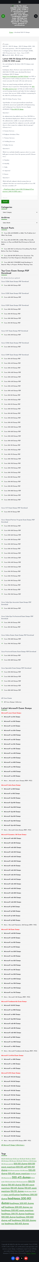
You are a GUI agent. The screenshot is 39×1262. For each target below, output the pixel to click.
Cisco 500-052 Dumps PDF (12, 672)
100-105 (3, 1158)
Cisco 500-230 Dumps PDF (12, 530)
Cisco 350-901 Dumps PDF (12, 323)
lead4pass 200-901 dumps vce (19, 1207)
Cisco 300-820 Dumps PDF (12, 490)
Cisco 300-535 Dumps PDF (12, 409)
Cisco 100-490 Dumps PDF (12, 335)
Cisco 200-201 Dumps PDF (12, 608)
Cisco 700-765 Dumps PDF (12, 643)
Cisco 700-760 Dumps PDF (12, 594)
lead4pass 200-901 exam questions (17, 1210)
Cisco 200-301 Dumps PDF (12, 347)
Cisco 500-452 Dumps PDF (12, 553)
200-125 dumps (5, 1161)
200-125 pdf (19, 1161)
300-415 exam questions (22, 1181)
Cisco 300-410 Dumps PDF (12, 363)
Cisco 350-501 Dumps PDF (12, 395)
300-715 (5, 46)
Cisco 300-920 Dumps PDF (12, 318)
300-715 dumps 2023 (25, 46)
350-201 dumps (14, 1185)
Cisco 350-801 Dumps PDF (12, 477)
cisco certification (12, 1195)
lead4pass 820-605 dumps (17, 1224)
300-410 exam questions (19, 1174)
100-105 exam (16, 1158)
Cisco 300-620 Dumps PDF (12, 427)
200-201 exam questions (7, 1163)
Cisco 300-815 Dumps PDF (12, 486)
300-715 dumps (13, 46)
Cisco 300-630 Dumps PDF (12, 436)
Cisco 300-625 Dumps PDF (12, 431)
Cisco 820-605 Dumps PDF (12, 690)
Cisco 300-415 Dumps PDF (12, 368)
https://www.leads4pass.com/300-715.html (15, 76)
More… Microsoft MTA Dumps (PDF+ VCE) (17, 1140)
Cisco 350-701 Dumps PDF (12, 445)
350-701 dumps (17, 1191)
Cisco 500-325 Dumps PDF (12, 544)
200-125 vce (26, 1161)
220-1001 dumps (24, 1170)
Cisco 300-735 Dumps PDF (12, 472)
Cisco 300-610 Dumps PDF (12, 418)
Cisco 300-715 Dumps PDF (12, 454)
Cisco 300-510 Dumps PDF (12, 399)
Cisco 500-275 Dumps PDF (12, 655)
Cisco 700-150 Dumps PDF (12, 585)
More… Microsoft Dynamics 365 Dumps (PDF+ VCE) (20, 925)
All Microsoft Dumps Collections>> (13, 1145)
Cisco (18, 53)
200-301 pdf (21, 1167)
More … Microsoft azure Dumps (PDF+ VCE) (18, 780)
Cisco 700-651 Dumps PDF (12, 589)
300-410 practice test (6, 1177)
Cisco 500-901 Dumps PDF (12, 580)
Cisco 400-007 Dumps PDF (12, 297)
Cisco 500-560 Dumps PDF (12, 567)
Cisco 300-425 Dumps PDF (12, 377)
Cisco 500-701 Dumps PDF (12, 571)
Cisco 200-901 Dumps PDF (12, 285)
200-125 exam (12, 1161)
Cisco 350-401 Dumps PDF (12, 358)
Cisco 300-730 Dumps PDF (12, 468)
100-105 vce (28, 1158)
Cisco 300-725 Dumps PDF (12, 463)
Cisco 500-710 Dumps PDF (12, 576)
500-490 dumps (28, 1191)
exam (6, 44)
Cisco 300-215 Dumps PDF (12, 622)
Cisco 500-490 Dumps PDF (12, 562)
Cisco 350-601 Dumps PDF (12, 413)
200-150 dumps (33, 1161)
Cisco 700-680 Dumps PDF (12, 639)
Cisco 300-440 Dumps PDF (12, 390)
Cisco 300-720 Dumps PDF (12, 459)
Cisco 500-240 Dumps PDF (12, 535)
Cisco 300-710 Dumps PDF (12, 450)
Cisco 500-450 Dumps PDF (12, 685)
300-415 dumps (21, 1177)
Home (11, 32)
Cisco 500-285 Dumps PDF (12, 660)
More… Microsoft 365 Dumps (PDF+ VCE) (17, 997)
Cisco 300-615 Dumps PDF (12, 422)
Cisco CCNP (25, 53)
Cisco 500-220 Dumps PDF (12, 676)
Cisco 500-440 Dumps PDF (12, 681)
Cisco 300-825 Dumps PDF (12, 495)
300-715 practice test (9, 53)
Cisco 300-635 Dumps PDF (12, 440)
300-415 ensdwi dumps (10, 1181)
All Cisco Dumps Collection (12, 702)
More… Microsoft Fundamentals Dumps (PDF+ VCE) (20, 1051)
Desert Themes (31, 1253)
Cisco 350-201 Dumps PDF (12, 627)
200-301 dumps (21, 1164)
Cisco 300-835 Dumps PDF (12, 500)
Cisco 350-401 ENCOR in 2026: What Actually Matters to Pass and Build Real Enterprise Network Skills (18, 242)
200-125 (34, 1158)
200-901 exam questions (14, 1170)
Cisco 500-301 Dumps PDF (12, 539)
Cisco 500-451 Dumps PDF (12, 548)
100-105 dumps (8, 1158)
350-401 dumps (17, 1188)
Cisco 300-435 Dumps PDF (12, 386)
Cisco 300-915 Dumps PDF (12, 314)
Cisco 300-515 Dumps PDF (12, 404)
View (12, 109)
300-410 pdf (33, 1173)
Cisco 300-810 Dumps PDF (12, 481)
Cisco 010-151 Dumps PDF (12, 512)
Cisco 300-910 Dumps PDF (12, 309)
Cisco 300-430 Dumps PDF (12, 381)
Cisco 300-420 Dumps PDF (12, 372)
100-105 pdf (22, 1158)
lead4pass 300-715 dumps (13, 1214)
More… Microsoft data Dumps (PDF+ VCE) (17, 830)
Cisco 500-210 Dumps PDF (12, 526)
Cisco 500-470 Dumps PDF (12, 558)
